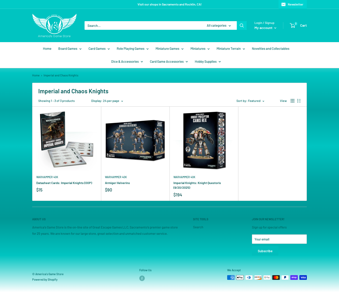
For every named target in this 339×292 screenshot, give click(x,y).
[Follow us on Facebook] (142, 278)
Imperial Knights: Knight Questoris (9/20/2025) (197, 185)
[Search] (242, 25)
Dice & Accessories (125, 61)
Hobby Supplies (206, 61)
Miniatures (197, 48)
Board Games (67, 48)
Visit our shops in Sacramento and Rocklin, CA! (170, 4)
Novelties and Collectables (270, 48)
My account (263, 27)
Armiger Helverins (117, 183)
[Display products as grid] (292, 100)
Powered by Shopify (44, 279)
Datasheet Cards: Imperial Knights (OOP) (64, 183)
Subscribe (265, 251)
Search (198, 227)
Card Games (97, 48)
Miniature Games (167, 48)
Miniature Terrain (229, 48)
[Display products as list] (299, 100)
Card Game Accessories (167, 61)
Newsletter (295, 4)
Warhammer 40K (47, 177)
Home (47, 48)
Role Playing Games (130, 48)
